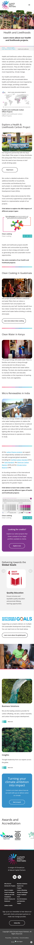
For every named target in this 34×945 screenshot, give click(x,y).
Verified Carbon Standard (19, 460)
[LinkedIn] (15, 877)
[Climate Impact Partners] (9, 5)
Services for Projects (9, 886)
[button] (30, 942)
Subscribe (17, 923)
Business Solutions (22, 883)
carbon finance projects (14, 452)
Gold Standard (9, 462)
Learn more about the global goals (15, 635)
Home (3, 47)
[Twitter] (19, 877)
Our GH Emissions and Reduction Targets (22, 901)
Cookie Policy (15, 937)
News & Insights (11, 47)
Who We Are (7, 883)
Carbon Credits (8, 905)
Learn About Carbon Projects (8, 49)
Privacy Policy (8, 937)
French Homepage (9, 892)
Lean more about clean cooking (14, 321)
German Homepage (22, 892)
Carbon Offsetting (22, 890)
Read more (9, 170)
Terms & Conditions (24, 937)
